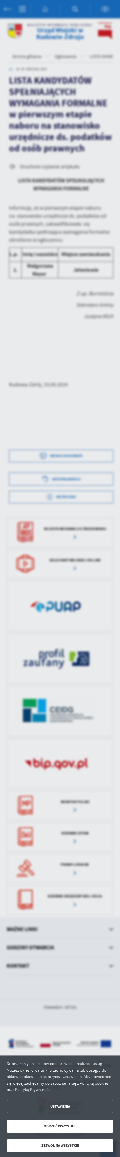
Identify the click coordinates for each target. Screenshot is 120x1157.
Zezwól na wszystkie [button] (60, 1145)
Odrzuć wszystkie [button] (60, 1126)
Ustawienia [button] (60, 1106)
